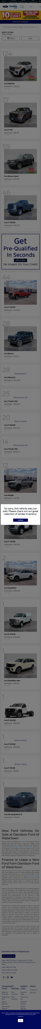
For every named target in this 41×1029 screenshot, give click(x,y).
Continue (20, 520)
